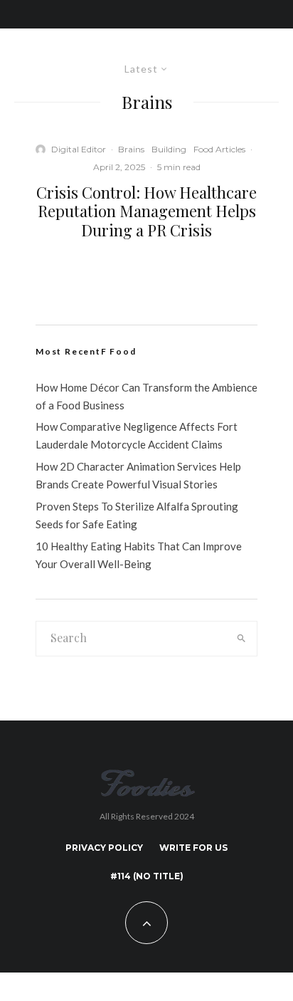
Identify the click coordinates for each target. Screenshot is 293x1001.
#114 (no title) (146, 876)
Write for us (193, 847)
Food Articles (219, 149)
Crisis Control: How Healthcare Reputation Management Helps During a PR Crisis (146, 211)
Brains (131, 149)
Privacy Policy (104, 847)
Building (168, 149)
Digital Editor (78, 149)
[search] (242, 639)
